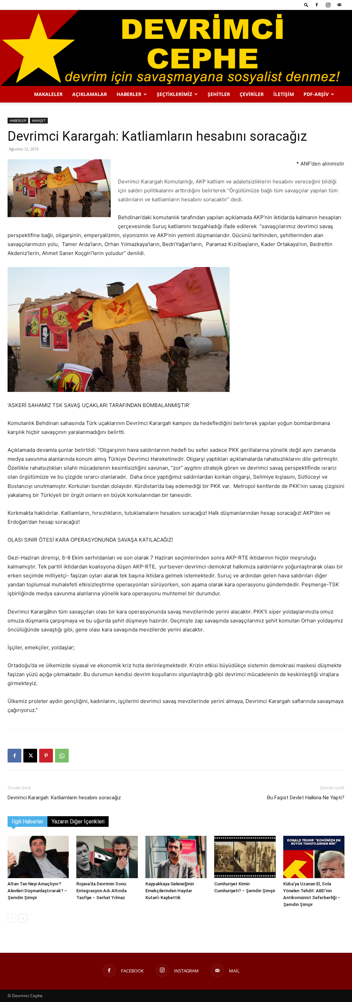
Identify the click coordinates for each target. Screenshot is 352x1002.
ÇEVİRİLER (252, 94)
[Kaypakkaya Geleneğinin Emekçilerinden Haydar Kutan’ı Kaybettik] (176, 857)
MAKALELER (48, 94)
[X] (30, 756)
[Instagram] (328, 5)
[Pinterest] (46, 756)
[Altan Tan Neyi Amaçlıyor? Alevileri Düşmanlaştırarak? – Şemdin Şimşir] (38, 857)
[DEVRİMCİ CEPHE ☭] (176, 48)
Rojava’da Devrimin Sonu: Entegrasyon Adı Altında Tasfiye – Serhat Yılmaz (101, 890)
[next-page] (23, 918)
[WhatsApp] (62, 756)
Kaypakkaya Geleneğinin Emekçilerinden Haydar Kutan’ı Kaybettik (169, 890)
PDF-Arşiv (316, 94)
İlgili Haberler (27, 821)
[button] (306, 4)
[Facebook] (316, 5)
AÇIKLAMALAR (89, 94)
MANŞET (39, 120)
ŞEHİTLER (219, 94)
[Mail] (339, 5)
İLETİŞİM (283, 94)
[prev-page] (12, 918)
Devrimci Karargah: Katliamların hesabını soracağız (64, 798)
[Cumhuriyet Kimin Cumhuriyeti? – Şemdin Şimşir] (244, 857)
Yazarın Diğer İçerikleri (78, 821)
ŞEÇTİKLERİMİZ (174, 94)
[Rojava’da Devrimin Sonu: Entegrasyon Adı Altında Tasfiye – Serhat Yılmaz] (107, 857)
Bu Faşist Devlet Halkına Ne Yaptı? (305, 798)
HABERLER (129, 94)
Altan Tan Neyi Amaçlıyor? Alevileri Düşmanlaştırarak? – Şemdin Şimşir (37, 890)
